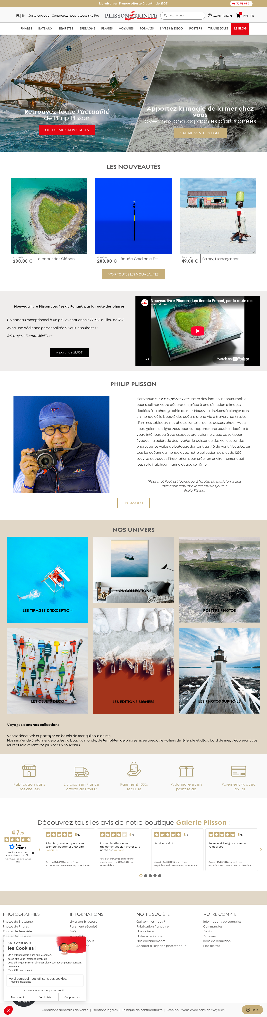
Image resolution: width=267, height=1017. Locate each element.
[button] (241, 3)
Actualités (77, 936)
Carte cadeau (38, 15)
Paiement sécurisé (83, 926)
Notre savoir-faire (149, 936)
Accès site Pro (88, 15)
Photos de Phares (16, 926)
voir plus (52, 850)
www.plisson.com (175, 399)
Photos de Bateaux (17, 936)
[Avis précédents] (39, 849)
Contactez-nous (64, 15)
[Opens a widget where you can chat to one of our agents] (252, 1010)
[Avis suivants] (261, 849)
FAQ (73, 931)
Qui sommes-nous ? (150, 921)
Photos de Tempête (17, 931)
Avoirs (207, 931)
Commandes (212, 926)
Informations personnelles (222, 921)
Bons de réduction (217, 941)
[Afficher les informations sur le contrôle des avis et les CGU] (33, 853)
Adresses (210, 936)
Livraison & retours (83, 921)
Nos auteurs (145, 931)
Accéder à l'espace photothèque (161, 946)
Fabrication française (152, 926)
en (24, 15)
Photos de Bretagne (18, 921)
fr (18, 15)
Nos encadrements (150, 941)
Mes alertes (211, 946)
